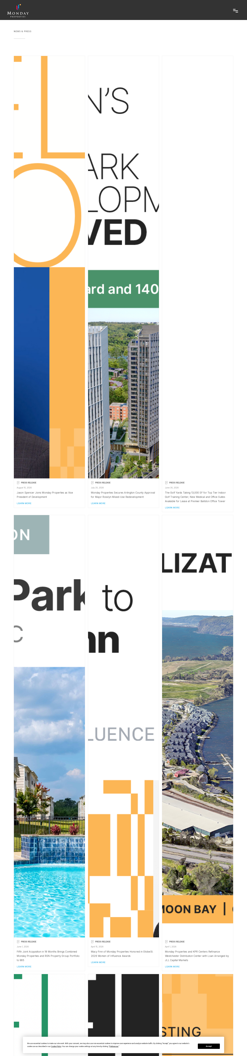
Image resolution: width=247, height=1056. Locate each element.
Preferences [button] (113, 1046)
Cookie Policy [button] (56, 1046)
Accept (209, 1046)
